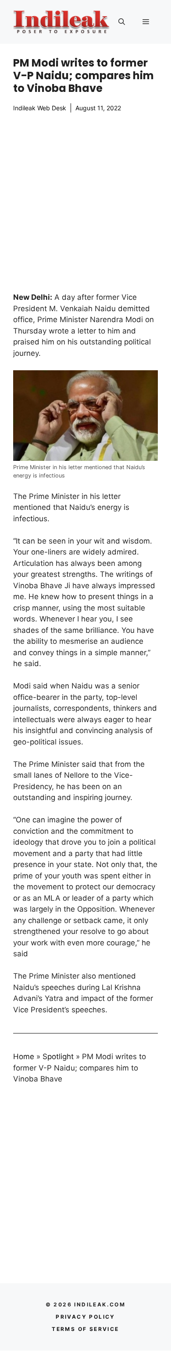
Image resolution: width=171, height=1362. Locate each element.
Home (23, 1056)
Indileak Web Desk (39, 108)
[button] (122, 22)
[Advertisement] (85, 202)
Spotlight (58, 1056)
